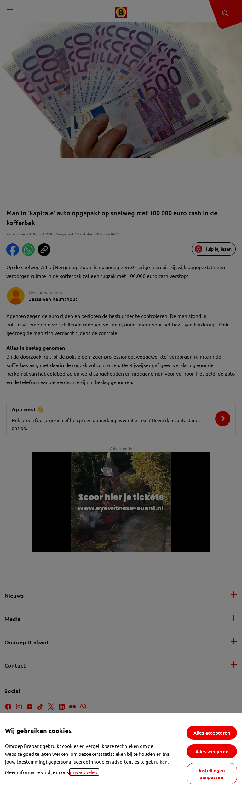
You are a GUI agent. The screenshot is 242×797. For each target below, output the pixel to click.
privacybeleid (84, 772)
